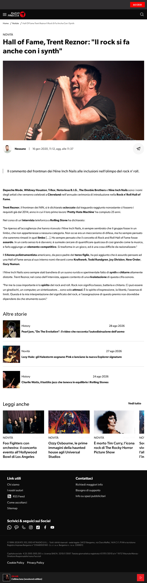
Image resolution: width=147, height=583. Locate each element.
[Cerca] (142, 14)
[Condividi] (138, 148)
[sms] (16, 527)
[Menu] (4, 14)
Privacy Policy (35, 562)
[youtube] (52, 527)
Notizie (15, 23)
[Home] (17, 14)
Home (6, 23)
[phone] (24, 527)
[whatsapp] (9, 527)
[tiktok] (38, 527)
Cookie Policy (15, 562)
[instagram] (31, 527)
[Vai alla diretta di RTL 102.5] (140, 577)
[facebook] (45, 527)
